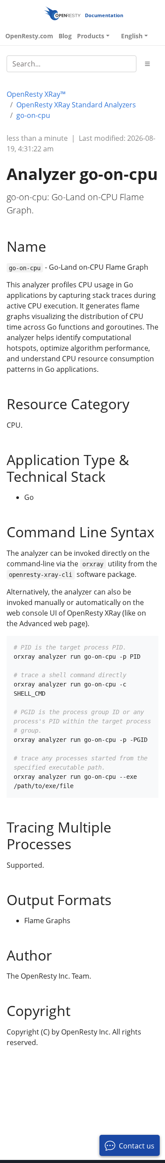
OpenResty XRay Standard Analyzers (76, 105)
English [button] (132, 36)
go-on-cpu (33, 115)
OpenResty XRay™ (36, 94)
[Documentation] (62, 13)
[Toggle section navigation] (147, 64)
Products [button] (90, 36)
